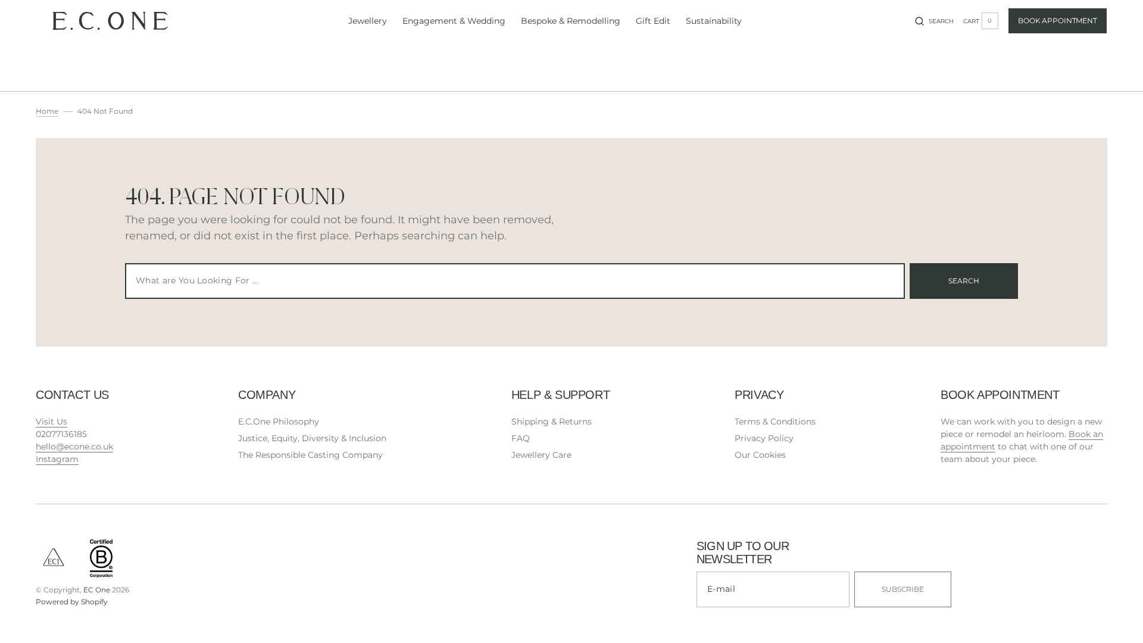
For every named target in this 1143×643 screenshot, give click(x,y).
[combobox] (515, 281)
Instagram (57, 459)
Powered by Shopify (72, 601)
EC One (96, 589)
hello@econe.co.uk (74, 446)
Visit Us (51, 421)
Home (47, 111)
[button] (934, 21)
